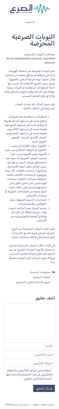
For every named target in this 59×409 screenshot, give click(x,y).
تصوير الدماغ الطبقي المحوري (33, 282)
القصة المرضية (41, 277)
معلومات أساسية (40, 272)
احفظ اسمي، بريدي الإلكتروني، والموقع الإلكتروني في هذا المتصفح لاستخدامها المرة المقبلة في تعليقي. (29, 374)
